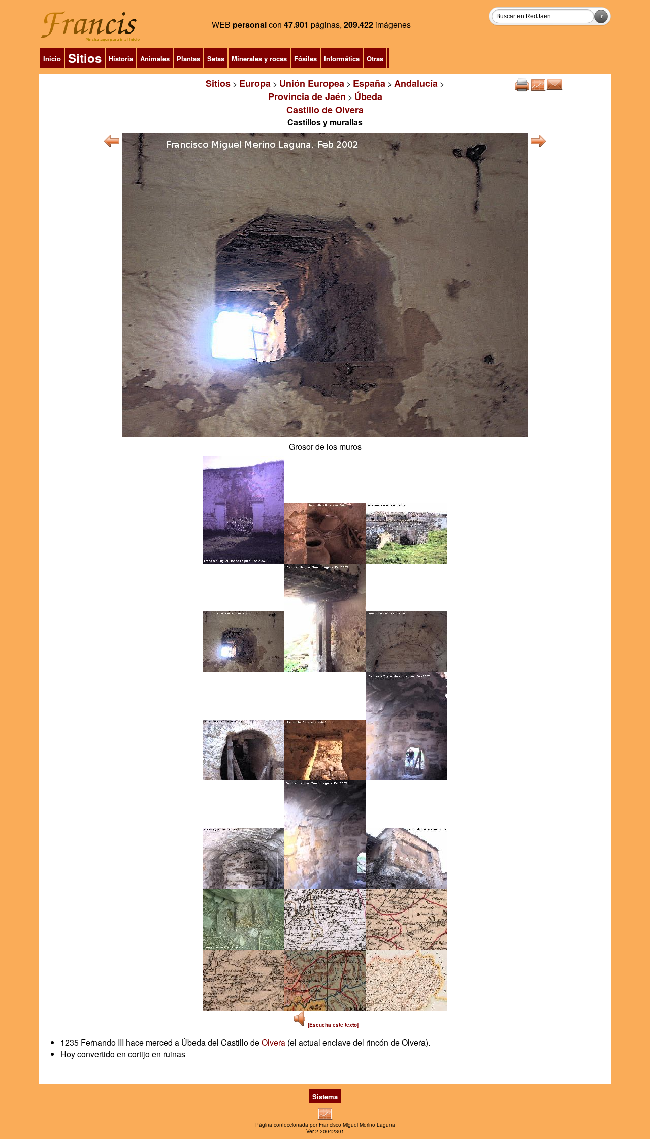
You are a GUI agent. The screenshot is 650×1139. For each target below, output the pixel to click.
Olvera (273, 1042)
